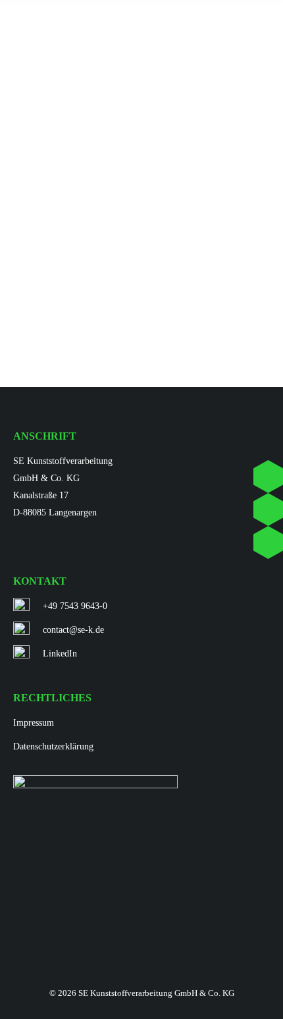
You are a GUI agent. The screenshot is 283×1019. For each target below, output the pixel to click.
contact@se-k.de (73, 630)
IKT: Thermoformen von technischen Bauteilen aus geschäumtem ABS (117, 270)
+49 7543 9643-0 (75, 606)
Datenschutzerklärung (53, 746)
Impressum (33, 723)
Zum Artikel (55, 309)
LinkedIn (60, 653)
